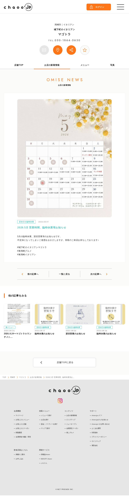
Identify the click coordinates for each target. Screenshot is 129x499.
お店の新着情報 (52, 65)
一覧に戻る (64, 274)
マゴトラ (64, 34)
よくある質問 (96, 428)
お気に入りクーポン (22, 428)
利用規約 (95, 432)
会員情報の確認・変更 (23, 437)
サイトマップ (96, 441)
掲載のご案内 (20, 454)
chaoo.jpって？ (97, 415)
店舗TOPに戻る (65, 362)
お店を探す (45, 420)
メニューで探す (46, 415)
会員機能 (17, 411)
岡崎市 (12, 377)
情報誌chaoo (45, 454)
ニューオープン (71, 424)
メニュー (85, 65)
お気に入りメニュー (22, 420)
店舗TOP (18, 65)
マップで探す (45, 428)
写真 (112, 65)
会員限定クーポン (72, 428)
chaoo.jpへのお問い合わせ (101, 424)
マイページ (19, 415)
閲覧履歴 (19, 432)
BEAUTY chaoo (46, 459)
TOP (4, 377)
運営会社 (95, 445)
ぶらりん (44, 463)
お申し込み (19, 459)
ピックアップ (70, 420)
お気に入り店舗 (21, 424)
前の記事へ (33, 274)
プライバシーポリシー (99, 437)
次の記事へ (95, 274)
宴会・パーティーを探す (49, 424)
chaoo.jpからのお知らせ (100, 420)
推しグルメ (70, 432)
